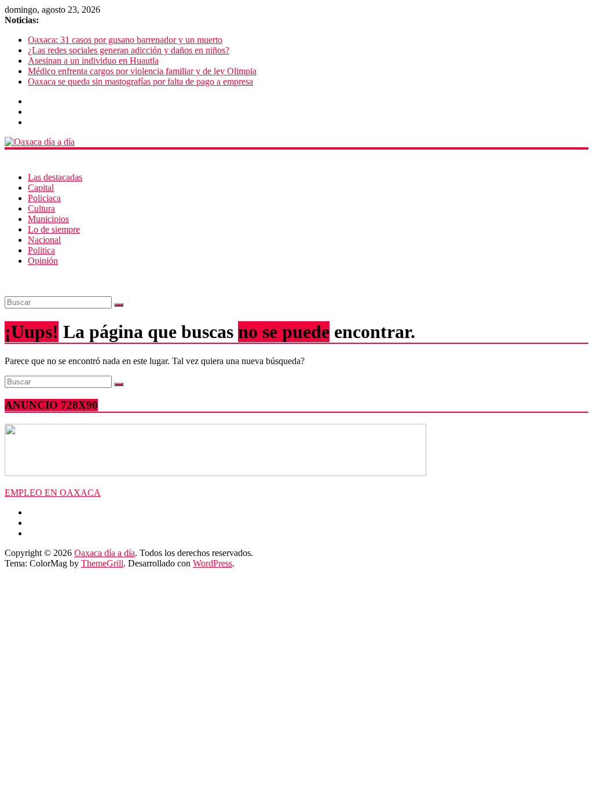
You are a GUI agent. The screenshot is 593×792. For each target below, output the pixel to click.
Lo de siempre (54, 229)
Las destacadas (55, 177)
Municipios (48, 219)
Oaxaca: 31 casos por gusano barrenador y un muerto (125, 40)
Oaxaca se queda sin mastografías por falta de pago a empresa (140, 81)
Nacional (44, 240)
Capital (41, 187)
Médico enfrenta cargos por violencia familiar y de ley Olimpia (142, 71)
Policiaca (44, 198)
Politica (41, 250)
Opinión (43, 261)
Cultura (41, 208)
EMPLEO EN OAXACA (53, 492)
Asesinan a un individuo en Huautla (93, 61)
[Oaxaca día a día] (296, 142)
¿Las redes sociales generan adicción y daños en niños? (128, 50)
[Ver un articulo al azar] (8, 280)
